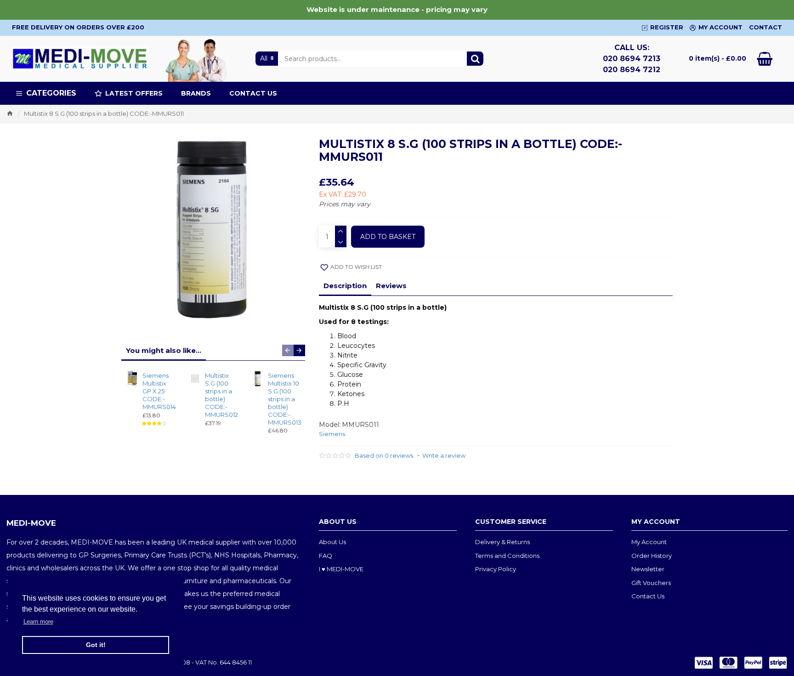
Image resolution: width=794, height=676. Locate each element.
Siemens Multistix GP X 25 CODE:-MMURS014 (158, 391)
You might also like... (163, 350)
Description (345, 285)
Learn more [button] (38, 621)
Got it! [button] (96, 644)
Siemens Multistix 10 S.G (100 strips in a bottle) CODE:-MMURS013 (284, 399)
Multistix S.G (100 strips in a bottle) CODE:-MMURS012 (221, 395)
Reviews (391, 285)
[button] (288, 350)
